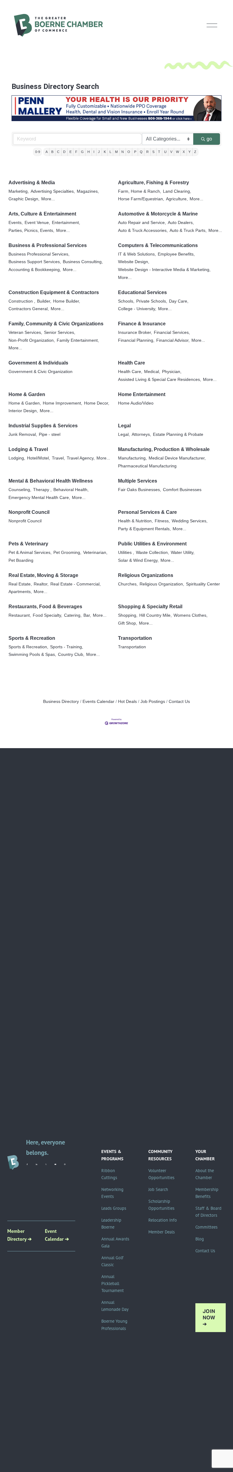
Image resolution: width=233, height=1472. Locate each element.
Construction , (21, 301)
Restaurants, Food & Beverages (45, 606)
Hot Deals (127, 701)
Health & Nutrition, (135, 521)
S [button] (153, 152)
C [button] (58, 152)
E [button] (70, 152)
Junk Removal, (22, 434)
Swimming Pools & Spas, (32, 654)
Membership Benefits (206, 1193)
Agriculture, (177, 199)
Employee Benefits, (176, 254)
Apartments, (20, 591)
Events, (15, 222)
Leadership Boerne (111, 1223)
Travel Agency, (81, 458)
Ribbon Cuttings (109, 1174)
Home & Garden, (24, 403)
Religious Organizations (145, 575)
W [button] (177, 152)
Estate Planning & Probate (178, 434)
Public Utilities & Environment (152, 543)
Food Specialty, (47, 615)
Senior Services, (59, 332)
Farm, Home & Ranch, (139, 191)
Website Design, (133, 261)
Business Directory (61, 701)
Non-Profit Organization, (31, 340)
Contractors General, (28, 309)
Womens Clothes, (191, 615)
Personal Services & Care (147, 512)
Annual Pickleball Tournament (112, 1283)
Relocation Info (162, 1220)
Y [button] (189, 152)
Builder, (44, 301)
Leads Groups (113, 1208)
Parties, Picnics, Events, (31, 230)
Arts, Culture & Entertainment (42, 213)
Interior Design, (23, 411)
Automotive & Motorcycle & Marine (158, 213)
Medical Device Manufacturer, (177, 458)
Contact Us (179, 701)
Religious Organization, (162, 584)
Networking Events (112, 1193)
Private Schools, (151, 301)
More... (48, 199)
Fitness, (162, 521)
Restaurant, (19, 615)
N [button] (122, 152)
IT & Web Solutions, (137, 254)
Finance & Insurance (142, 323)
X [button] (184, 152)
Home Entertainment (141, 394)
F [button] (76, 152)
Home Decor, (96, 403)
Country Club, (71, 654)
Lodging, (16, 458)
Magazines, (88, 191)
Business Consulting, (83, 261)
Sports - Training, (66, 647)
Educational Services (142, 292)
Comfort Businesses (182, 489)
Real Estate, (20, 584)
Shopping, (127, 615)
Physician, (171, 371)
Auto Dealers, (181, 222)
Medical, (152, 371)
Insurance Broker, (135, 332)
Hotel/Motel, (38, 458)
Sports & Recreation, (28, 647)
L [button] (110, 152)
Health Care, (130, 371)
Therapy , (42, 489)
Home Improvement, (62, 403)
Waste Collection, (152, 552)
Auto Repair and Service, (142, 222)
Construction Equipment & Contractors (53, 292)
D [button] (64, 152)
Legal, (124, 434)
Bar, (87, 615)
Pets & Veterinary (28, 543)
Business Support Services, (34, 261)
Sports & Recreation (31, 638)
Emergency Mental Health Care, (39, 497)
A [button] (47, 152)
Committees (206, 1227)
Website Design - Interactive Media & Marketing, (164, 269)
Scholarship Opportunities (161, 1205)
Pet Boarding (20, 560)
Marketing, (18, 191)
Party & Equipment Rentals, (144, 529)
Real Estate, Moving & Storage (43, 575)
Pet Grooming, (67, 552)
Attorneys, (141, 434)
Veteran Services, (25, 332)
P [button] (135, 152)
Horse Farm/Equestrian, (141, 199)
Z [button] (195, 152)
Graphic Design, (23, 199)
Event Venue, (37, 222)
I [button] (93, 152)
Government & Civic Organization (40, 371)
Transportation (135, 638)
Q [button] (141, 152)
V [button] (171, 152)
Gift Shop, (127, 623)
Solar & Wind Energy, (138, 560)
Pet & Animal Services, (30, 552)
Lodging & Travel (28, 449)
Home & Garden (26, 394)
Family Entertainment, (78, 340)
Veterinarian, (95, 552)
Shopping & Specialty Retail (150, 606)
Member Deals (161, 1232)
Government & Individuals (38, 362)
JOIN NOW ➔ (209, 1317)
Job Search (158, 1189)
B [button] (52, 152)
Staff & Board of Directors (208, 1212)
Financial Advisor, (173, 340)
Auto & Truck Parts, (188, 230)
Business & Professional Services (47, 245)
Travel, (58, 458)
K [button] (105, 152)
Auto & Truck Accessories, (143, 230)
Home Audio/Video (136, 403)
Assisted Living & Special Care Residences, (159, 379)
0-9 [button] (37, 152)
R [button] (147, 152)
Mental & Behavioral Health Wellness (50, 480)
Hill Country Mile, (155, 615)
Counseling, (19, 489)
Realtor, (41, 584)
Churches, (128, 584)
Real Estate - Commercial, (75, 584)
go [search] (209, 138)
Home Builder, (66, 301)
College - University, (137, 309)
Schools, (126, 301)
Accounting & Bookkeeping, (34, 269)
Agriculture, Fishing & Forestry (153, 182)
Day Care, (178, 301)
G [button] (82, 152)
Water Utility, (182, 552)
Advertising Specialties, (53, 191)
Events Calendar (98, 701)
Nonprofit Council (28, 512)
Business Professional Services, (38, 254)
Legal (124, 425)
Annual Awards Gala (115, 1242)
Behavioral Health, (71, 489)
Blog (199, 1239)
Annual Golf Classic (112, 1261)
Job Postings (152, 701)
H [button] (88, 152)
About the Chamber (204, 1174)
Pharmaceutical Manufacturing (147, 466)
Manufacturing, (132, 458)
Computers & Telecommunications (158, 245)
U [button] (165, 152)
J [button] (99, 152)
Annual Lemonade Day (115, 1306)
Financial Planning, (136, 340)
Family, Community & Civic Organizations (55, 323)
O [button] (128, 152)
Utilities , (126, 552)
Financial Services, (172, 332)
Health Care (131, 362)
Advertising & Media (31, 182)
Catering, (73, 615)
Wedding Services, (190, 521)
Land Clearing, (177, 191)
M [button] (116, 152)
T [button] (159, 152)
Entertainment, (66, 222)
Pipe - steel (49, 434)
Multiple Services (137, 480)
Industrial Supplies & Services (43, 425)
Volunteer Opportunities (161, 1174)
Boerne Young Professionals (114, 1324)
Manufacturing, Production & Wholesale (164, 449)
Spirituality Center (203, 584)
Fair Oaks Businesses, (139, 489)
